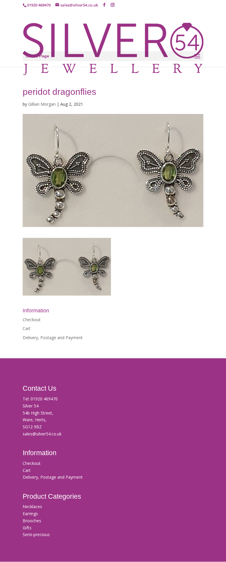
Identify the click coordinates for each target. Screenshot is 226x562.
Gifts (27, 527)
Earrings (30, 513)
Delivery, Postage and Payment (53, 337)
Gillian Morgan (42, 104)
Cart (27, 328)
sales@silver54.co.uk (42, 434)
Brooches (32, 520)
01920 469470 (44, 399)
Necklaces (32, 506)
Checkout (32, 319)
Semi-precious (36, 534)
